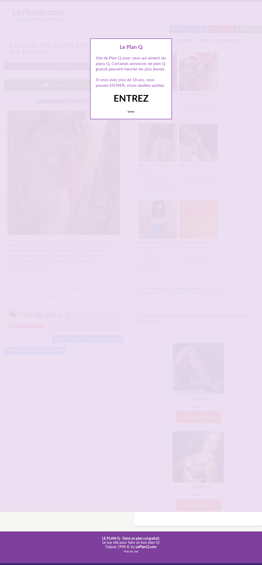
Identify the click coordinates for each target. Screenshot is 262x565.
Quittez (131, 112)
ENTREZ (131, 98)
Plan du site (131, 551)
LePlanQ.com (146, 547)
